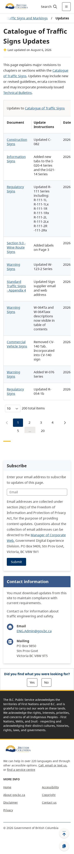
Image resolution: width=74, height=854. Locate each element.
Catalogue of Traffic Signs (45, 108)
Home (7, 787)
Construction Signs (17, 141)
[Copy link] (64, 846)
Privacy (8, 810)
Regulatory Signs (15, 189)
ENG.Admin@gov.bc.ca (34, 631)
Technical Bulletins (17, 92)
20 (43, 430)
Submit (16, 562)
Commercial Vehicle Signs (17, 344)
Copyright (49, 795)
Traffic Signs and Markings (27, 18)
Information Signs (16, 158)
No (46, 682)
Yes (32, 682)
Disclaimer (10, 802)
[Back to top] (64, 833)
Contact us (49, 802)
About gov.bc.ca (14, 795)
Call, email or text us (52, 765)
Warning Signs (13, 266)
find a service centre (21, 770)
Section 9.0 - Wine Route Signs (16, 247)
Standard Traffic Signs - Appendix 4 (16, 286)
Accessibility (50, 787)
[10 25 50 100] (12, 408)
